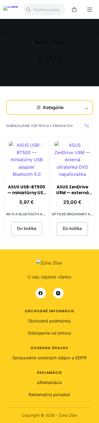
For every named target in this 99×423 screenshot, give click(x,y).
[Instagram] (58, 293)
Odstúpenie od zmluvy (49, 333)
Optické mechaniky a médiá (72, 214)
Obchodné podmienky (49, 321)
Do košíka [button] (26, 228)
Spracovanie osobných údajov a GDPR (49, 357)
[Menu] (90, 10)
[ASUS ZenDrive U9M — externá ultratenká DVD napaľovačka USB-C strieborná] (72, 159)
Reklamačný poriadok (49, 394)
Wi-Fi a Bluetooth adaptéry (26, 214)
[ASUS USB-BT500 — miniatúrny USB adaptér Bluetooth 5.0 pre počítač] (26, 159)
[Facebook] (41, 293)
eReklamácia (49, 382)
